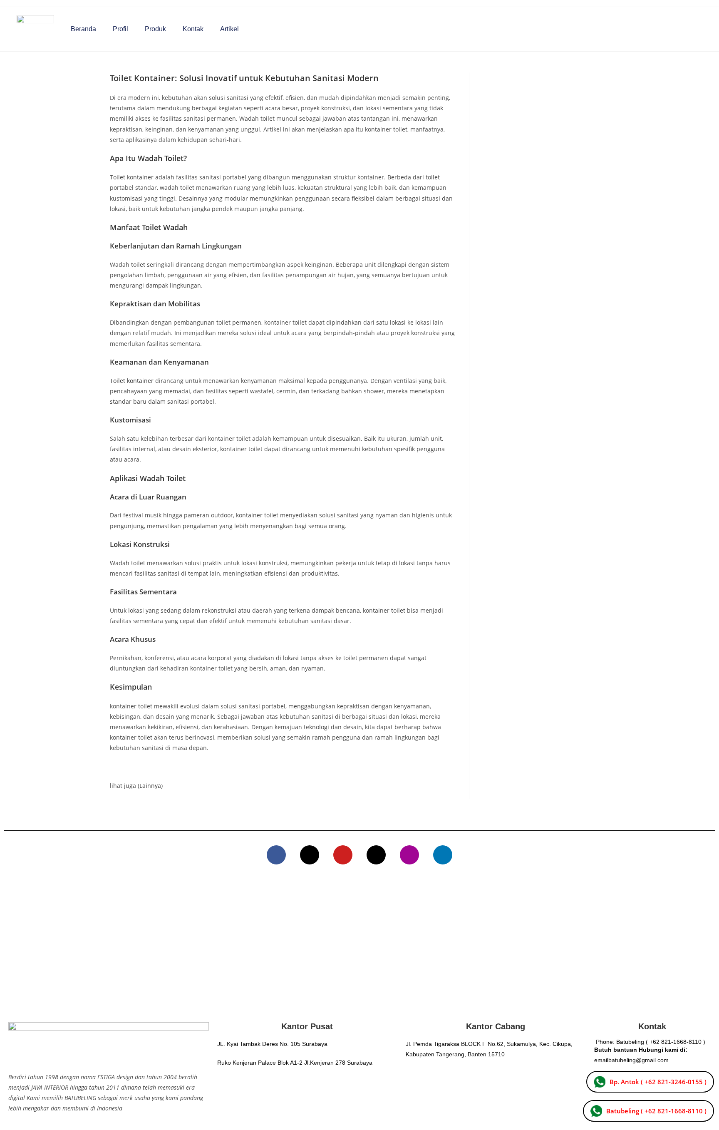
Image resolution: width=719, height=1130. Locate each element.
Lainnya (150, 786)
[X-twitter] (309, 854)
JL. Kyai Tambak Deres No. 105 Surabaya (272, 1044)
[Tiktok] (376, 854)
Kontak (193, 28)
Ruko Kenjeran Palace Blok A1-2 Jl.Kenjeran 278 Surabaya (294, 1062)
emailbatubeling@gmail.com (631, 1060)
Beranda (83, 28)
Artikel (229, 28)
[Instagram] (409, 854)
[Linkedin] (442, 854)
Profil (120, 28)
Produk (155, 28)
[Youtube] (342, 854)
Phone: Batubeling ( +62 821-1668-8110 (649, 1041)
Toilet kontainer (132, 381)
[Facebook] (276, 854)
